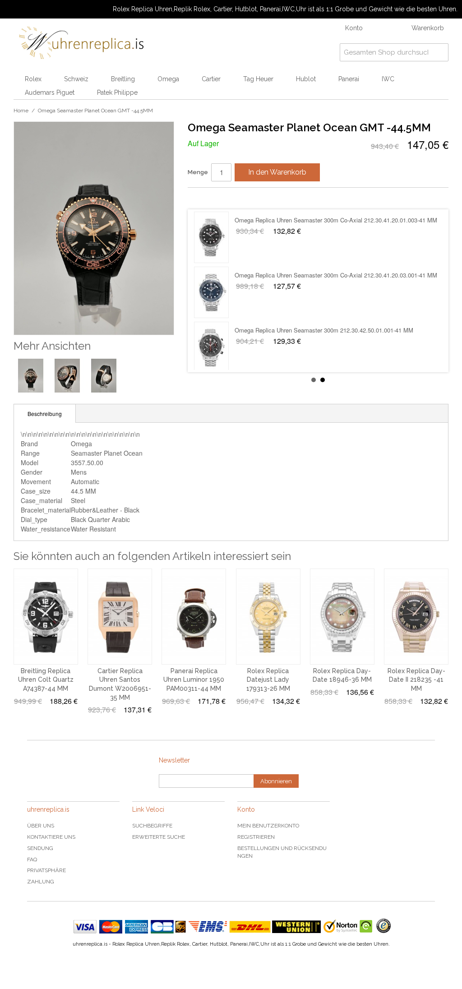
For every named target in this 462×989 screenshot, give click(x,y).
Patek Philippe (117, 92)
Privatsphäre (46, 870)
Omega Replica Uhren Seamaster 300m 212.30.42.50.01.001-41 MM (324, 220)
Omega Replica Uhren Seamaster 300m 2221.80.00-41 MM (312, 275)
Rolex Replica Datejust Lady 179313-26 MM (268, 679)
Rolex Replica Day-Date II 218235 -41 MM (416, 679)
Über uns (40, 826)
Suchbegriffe (152, 826)
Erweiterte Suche (158, 837)
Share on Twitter (221, 198)
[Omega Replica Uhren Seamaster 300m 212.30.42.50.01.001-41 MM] (211, 237)
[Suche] (439, 52)
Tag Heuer (258, 79)
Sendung (40, 848)
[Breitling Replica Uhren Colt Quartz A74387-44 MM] (46, 616)
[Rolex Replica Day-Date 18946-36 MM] (342, 616)
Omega (168, 79)
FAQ (32, 859)
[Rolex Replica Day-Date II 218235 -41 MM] (416, 616)
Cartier (211, 79)
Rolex (33, 79)
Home (21, 110)
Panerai (348, 79)
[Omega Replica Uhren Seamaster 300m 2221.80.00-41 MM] (211, 292)
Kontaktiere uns (51, 837)
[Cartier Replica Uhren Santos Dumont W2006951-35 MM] (120, 616)
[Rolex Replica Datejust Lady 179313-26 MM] (268, 616)
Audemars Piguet (49, 92)
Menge (198, 172)
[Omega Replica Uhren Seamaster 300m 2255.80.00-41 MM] (211, 347)
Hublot (306, 79)
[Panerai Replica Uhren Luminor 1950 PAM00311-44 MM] (194, 616)
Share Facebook (203, 198)
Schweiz (76, 79)
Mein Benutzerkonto (268, 826)
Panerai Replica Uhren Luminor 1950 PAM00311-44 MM (193, 679)
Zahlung (40, 881)
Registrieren (256, 837)
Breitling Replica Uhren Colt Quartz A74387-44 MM (46, 679)
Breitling (123, 79)
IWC (388, 79)
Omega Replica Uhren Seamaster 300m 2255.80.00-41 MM (312, 330)
